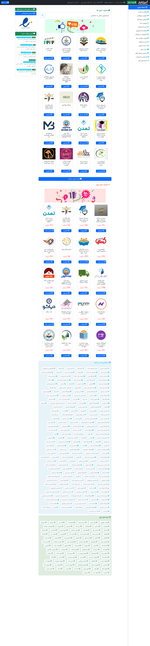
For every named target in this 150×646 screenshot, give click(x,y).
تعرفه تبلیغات (108, 2)
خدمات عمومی (143, 46)
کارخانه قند (105, 546)
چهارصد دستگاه (48, 526)
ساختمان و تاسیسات (141, 57)
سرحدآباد (95, 550)
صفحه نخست (119, 2)
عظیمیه (105, 526)
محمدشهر (87, 538)
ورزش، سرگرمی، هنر (141, 38)
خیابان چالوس (82, 561)
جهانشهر (93, 542)
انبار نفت (47, 538)
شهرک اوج (63, 530)
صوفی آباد (47, 565)
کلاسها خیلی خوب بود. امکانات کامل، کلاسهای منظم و (26, 63)
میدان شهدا (82, 522)
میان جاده (46, 542)
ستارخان (86, 573)
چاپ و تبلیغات (143, 42)
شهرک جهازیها (59, 561)
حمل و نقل (144, 49)
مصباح (52, 522)
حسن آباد (71, 561)
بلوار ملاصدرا (82, 542)
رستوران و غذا (143, 23)
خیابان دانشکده (57, 542)
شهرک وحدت (104, 561)
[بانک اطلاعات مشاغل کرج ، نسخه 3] (143, 2)
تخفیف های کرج (86, 2)
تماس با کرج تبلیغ (73, 2)
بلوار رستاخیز (74, 530)
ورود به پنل (131, 2)
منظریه (86, 546)
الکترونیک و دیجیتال (141, 34)
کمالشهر (67, 546)
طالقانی (105, 538)
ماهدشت (63, 550)
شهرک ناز (47, 561)
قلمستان (57, 538)
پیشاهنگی (85, 550)
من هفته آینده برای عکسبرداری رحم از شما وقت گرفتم (26, 47)
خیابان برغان (104, 542)
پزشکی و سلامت (142, 12)
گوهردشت (71, 522)
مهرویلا (60, 526)
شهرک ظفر (105, 569)
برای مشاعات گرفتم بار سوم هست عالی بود (26, 72)
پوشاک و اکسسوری (141, 31)
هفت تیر (53, 534)
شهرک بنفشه (94, 565)
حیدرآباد (78, 526)
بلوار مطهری (104, 522)
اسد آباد (76, 569)
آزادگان (44, 534)
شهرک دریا (58, 565)
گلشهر (97, 538)
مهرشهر (43, 522)
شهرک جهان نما (82, 553)
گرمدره (61, 557)
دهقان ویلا (105, 553)
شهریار (62, 534)
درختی (97, 526)
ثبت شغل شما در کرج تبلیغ (25, 9)
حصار (59, 569)
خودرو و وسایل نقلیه (141, 53)
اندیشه (106, 530)
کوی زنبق (86, 569)
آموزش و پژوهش (142, 16)
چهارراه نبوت (70, 542)
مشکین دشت (83, 534)
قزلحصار (85, 530)
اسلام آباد (105, 557)
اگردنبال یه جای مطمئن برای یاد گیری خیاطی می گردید (27, 55)
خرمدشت (76, 546)
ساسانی (105, 565)
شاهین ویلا (67, 538)
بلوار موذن (93, 522)
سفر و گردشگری (142, 27)
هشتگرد (87, 526)
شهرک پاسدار (69, 565)
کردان (95, 546)
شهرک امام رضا (93, 557)
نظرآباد (106, 534)
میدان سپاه (95, 534)
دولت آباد (72, 534)
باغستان (53, 530)
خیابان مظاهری (51, 550)
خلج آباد (105, 550)
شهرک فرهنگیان (82, 565)
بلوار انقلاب (74, 550)
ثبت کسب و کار (74, 179)
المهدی (47, 546)
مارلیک (49, 553)
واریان (67, 569)
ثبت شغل (4, 2)
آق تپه (82, 557)
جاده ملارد (57, 546)
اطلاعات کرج (97, 2)
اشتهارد (78, 538)
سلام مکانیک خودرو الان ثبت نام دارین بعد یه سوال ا (26, 39)
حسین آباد (70, 553)
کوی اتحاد (59, 553)
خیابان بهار (96, 530)
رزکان (95, 569)
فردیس (61, 522)
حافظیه (93, 561)
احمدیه (106, 573)
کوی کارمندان (71, 557)
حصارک (44, 530)
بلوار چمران (49, 569)
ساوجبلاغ (94, 553)
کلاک (52, 557)
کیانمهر (69, 526)
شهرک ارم (96, 573)
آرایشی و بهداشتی (142, 19)
